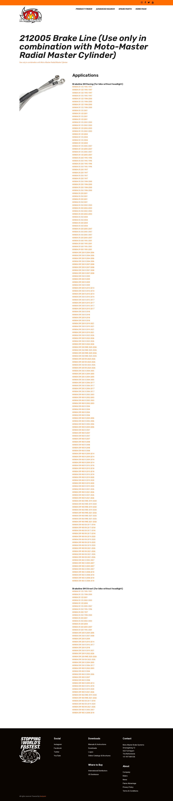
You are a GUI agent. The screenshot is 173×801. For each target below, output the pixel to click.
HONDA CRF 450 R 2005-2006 (83, 418)
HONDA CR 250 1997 (80, 170)
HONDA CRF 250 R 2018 (81, 312)
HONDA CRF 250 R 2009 (81, 276)
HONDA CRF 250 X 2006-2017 (83, 383)
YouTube (57, 756)
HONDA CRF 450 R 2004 (81, 406)
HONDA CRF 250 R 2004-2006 (83, 252)
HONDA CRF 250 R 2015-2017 (83, 300)
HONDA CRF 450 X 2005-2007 (83, 560)
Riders (125, 776)
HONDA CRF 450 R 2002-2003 (83, 394)
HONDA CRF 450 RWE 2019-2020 (84, 501)
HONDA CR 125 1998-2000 (82, 99)
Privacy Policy (128, 787)
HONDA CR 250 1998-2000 (82, 181)
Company (126, 772)
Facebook (58, 748)
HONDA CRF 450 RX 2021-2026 (83, 548)
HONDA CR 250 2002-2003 (82, 205)
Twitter (56, 752)
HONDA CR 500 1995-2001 (82, 241)
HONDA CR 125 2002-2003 (82, 122)
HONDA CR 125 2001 (80, 110)
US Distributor (93, 774)
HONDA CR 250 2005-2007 (82, 229)
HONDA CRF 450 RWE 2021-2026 (84, 513)
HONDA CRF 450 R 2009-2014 (83, 454)
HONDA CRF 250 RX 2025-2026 (83, 359)
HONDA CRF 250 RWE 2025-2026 (84, 347)
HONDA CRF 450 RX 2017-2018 (83, 525)
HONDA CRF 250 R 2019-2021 (83, 323)
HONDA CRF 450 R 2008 (81, 442)
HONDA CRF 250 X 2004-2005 (83, 371)
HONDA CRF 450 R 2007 (81, 430)
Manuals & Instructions (97, 744)
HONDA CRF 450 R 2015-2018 (83, 465)
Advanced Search (105, 9)
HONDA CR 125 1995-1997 (82, 87)
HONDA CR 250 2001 (80, 193)
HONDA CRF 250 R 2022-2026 (83, 335)
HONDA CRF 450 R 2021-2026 (83, 489)
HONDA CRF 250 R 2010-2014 (83, 288)
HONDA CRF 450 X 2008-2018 (83, 572)
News (125, 780)
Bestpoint (43, 796)
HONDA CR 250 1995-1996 (82, 158)
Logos (90, 752)
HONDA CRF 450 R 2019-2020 (83, 477)
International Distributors (97, 771)
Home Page (141, 9)
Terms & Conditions (130, 791)
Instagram (58, 744)
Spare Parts (125, 9)
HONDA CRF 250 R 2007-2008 (83, 264)
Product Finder (84, 9)
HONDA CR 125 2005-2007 (82, 146)
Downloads (92, 748)
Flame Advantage (129, 783)
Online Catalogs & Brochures (99, 756)
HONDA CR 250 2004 (80, 217)
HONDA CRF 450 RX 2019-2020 (83, 536)
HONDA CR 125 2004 (80, 134)
